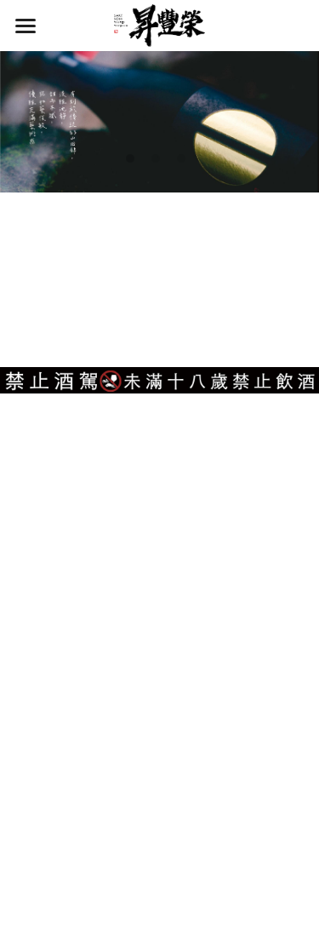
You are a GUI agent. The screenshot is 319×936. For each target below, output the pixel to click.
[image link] (160, 24)
